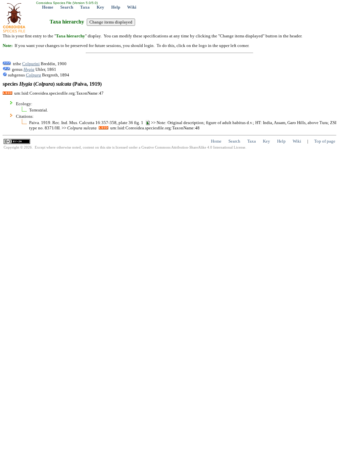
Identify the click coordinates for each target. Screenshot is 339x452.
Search (66, 7)
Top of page (324, 141)
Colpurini (31, 63)
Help (115, 7)
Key (100, 7)
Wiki (131, 7)
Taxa (85, 7)
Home (47, 7)
